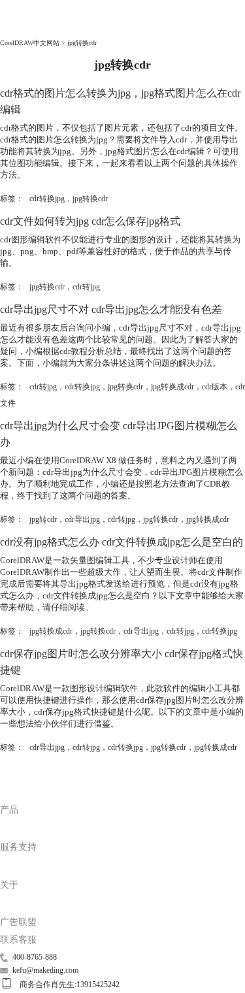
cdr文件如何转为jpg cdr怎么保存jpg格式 (90, 221)
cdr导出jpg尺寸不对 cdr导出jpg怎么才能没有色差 (111, 309)
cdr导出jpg (82, 519)
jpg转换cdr (90, 198)
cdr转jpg (86, 286)
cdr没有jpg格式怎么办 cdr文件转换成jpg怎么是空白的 (121, 541)
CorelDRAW (26, 27)
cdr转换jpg (47, 198)
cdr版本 (214, 386)
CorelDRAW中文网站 (29, 42)
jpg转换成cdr (172, 386)
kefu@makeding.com (45, 970)
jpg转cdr (43, 519)
